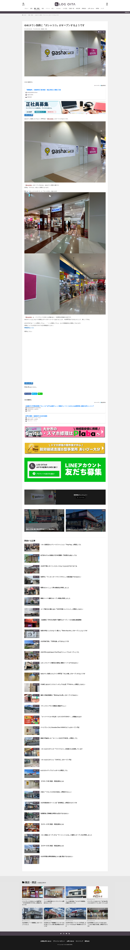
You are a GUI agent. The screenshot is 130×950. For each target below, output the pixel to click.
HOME (24, 15)
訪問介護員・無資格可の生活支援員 (36, 416)
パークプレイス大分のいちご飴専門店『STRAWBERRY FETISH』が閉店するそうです (32, 903)
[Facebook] (27, 394)
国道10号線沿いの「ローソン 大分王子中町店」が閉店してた (59, 738)
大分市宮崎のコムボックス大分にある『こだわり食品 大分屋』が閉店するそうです (97, 924)
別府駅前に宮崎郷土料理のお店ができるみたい (55, 813)
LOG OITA (69, 944)
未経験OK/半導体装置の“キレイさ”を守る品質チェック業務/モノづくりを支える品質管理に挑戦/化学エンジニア (60, 406)
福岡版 (97, 8)
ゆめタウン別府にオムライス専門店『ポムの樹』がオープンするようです (63, 673)
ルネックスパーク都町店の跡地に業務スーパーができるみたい (59, 663)
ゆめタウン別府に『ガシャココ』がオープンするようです (47, 15)
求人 (53, 8)
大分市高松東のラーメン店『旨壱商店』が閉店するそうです (59, 802)
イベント (48, 8)
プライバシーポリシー (59, 941)
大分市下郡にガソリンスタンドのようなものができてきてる (59, 566)
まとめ (37, 781)
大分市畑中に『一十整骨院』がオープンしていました (32, 923)
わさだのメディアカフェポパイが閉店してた (54, 770)
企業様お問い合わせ (45, 941)
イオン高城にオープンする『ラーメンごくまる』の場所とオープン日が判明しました (66, 835)
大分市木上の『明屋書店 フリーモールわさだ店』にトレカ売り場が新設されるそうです (54, 924)
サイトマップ (79, 941)
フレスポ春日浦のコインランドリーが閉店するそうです (54, 902)
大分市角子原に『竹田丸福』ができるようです (55, 641)
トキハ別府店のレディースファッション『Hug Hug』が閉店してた (61, 544)
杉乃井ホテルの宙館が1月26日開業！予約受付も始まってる (59, 555)
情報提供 (84, 8)
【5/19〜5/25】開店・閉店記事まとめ (52, 846)
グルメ (26, 8)
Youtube (58, 8)
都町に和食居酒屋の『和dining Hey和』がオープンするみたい (59, 695)
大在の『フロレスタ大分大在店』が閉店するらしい (56, 792)
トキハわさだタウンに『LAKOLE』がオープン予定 (56, 759)
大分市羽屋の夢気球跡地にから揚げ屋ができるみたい (57, 856)
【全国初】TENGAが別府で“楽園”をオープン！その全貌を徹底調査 (61, 620)
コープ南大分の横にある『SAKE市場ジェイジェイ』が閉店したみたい (62, 609)
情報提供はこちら (29, 327)
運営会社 (87, 941)
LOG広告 (65, 8)
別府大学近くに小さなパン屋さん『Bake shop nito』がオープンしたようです (64, 630)
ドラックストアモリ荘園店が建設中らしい (53, 706)
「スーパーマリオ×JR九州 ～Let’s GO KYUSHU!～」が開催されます (61, 716)
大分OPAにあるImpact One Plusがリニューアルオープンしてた (60, 652)
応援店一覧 (71, 8)
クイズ (102, 8)
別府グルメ (37, 630)
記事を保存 (28, 115)
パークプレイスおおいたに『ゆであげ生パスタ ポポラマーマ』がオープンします (97, 902)
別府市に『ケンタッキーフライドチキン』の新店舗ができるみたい (61, 577)
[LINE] (40, 394)
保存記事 (78, 8)
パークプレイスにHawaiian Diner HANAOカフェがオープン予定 (60, 727)
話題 (31, 8)
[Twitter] (34, 394)
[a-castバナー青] (65, 112)
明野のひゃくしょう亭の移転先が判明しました (55, 587)
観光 (43, 8)
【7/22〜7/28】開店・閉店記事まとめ (52, 781)
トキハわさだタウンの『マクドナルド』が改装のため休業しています (62, 749)
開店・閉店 (36, 8)
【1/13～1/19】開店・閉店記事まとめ (52, 824)
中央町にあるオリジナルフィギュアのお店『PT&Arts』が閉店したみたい (63, 684)
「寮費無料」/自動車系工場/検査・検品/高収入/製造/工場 (43, 90)
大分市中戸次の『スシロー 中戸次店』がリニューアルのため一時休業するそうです (76, 924)
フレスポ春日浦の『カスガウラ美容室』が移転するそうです (76, 902)
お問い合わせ (91, 8)
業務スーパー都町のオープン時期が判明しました (55, 598)
